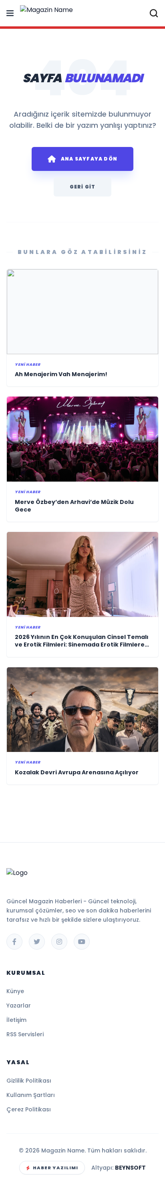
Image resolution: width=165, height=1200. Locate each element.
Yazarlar (18, 1006)
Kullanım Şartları (30, 1095)
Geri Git (83, 186)
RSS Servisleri (25, 1034)
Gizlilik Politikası (28, 1081)
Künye (15, 991)
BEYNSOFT (130, 1168)
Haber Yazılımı (55, 1167)
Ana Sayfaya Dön (89, 158)
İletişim (16, 1020)
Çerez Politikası (28, 1109)
